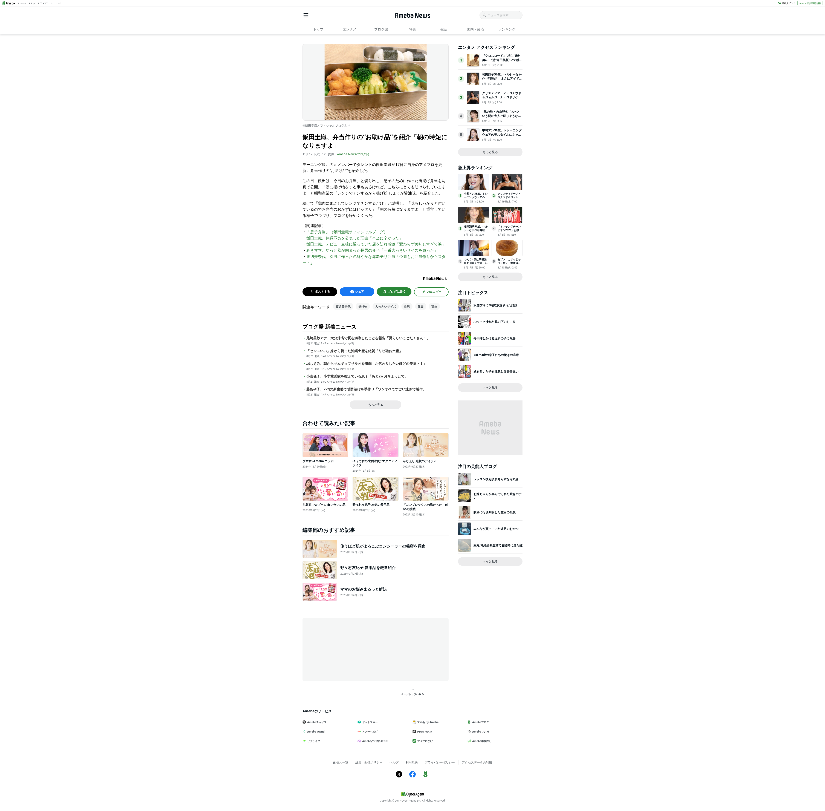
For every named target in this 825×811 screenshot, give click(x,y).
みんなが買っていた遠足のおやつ (496, 529)
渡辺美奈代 (343, 306)
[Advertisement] (341, 649)
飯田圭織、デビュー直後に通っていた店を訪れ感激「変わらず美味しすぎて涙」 (376, 244)
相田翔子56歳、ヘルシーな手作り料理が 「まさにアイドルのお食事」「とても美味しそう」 (502, 80)
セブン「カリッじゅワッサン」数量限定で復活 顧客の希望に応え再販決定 (509, 265)
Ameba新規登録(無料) (810, 3)
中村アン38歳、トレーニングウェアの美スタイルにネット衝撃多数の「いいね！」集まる (502, 136)
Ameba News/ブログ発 (353, 154)
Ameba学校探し (482, 741)
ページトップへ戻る (412, 694)
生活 (443, 29)
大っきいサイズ (385, 306)
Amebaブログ (480, 722)
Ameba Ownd (316, 731)
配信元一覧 (340, 762)
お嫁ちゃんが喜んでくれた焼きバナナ (498, 495)
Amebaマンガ (480, 731)
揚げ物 (362, 306)
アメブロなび (425, 741)
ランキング (506, 29)
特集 (412, 29)
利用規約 (412, 762)
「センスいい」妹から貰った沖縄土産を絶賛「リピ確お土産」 (354, 351)
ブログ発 (381, 29)
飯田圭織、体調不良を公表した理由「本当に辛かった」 (354, 238)
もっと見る (375, 405)
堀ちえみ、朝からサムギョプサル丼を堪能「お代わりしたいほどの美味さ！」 (366, 363)
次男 (407, 306)
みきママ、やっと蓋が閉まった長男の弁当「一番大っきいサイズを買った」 (372, 250)
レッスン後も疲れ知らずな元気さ (496, 479)
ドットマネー (370, 722)
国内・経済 (475, 29)
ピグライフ (313, 741)
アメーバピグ (370, 731)
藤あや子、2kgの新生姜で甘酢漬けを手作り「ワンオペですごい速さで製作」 (366, 389)
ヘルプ (394, 762)
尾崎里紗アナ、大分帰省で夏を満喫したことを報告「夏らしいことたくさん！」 (368, 338)
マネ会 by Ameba (427, 722)
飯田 (421, 306)
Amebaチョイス (317, 722)
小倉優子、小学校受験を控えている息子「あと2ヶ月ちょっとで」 (357, 376)
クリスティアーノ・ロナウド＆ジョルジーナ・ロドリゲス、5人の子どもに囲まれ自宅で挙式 (501, 99)
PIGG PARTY (424, 731)
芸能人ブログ (788, 3)
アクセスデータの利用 (477, 762)
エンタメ (349, 29)
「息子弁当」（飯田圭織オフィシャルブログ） (347, 231)
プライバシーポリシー (440, 762)
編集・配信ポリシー (368, 762)
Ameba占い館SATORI (375, 741)
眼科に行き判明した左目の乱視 (495, 512)
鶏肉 (434, 306)
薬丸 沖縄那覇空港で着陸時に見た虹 (498, 545)
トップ (318, 29)
